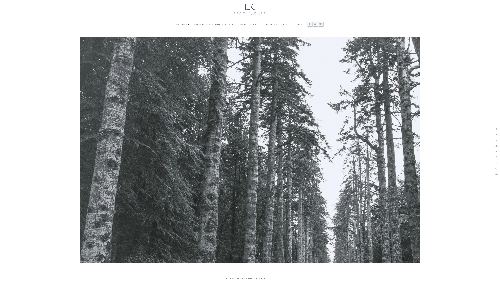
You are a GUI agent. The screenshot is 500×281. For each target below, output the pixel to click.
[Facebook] (309, 24)
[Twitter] (320, 24)
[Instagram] (315, 24)
